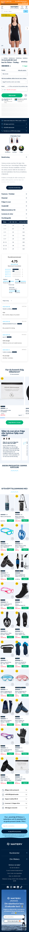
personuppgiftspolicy (20, 836)
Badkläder (6, 58)
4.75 (14, 261)
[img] (6, 306)
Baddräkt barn (19, 58)
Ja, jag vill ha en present (14, 831)
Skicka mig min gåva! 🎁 (14, 921)
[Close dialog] (25, 891)
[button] (2, 28)
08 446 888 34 (15, 868)
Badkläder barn (12, 58)
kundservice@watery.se (16, 870)
